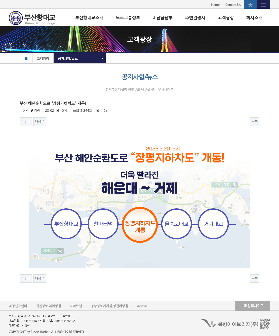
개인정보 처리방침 (48, 306)
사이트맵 (76, 306)
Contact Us (233, 4)
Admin (142, 306)
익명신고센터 (18, 306)
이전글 (26, 121)
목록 (255, 121)
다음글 (39, 121)
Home (215, 4)
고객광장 (43, 58)
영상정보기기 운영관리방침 (109, 306)
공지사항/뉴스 (68, 58)
